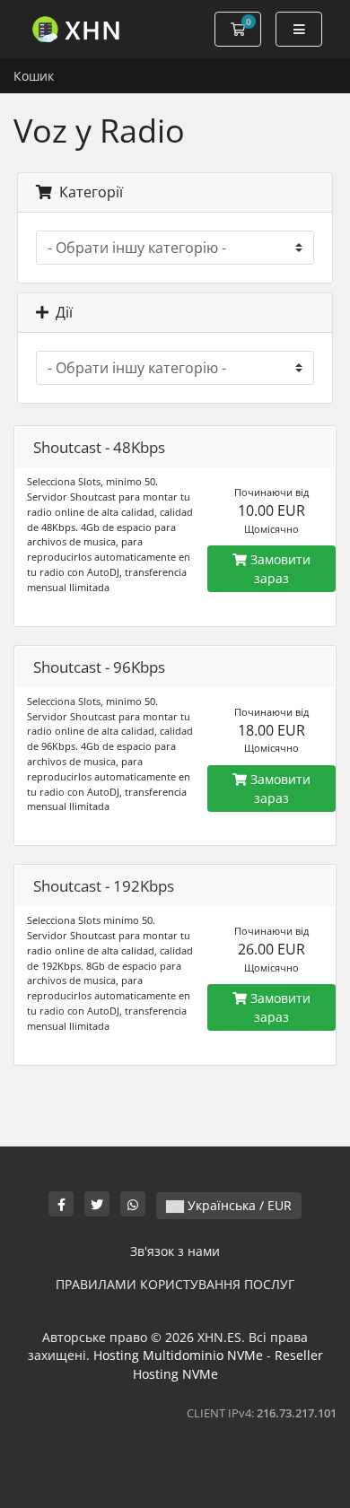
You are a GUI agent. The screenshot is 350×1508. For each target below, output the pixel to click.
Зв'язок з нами (175, 1251)
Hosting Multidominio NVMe (178, 1355)
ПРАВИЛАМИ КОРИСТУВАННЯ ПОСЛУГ (175, 1284)
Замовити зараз (279, 569)
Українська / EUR (238, 1205)
